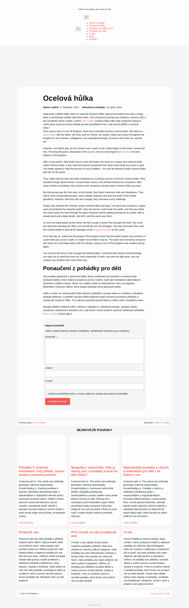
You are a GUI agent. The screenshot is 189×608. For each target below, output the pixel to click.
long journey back (102, 229)
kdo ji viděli (87, 121)
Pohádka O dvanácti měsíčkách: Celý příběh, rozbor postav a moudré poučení (42, 471)
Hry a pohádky (39, 423)
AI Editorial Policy (94, 605)
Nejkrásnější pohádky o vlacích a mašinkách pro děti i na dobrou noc (146, 471)
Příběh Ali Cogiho (162, 423)
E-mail (49, 381)
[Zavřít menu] (86, 17)
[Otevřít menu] (78, 29)
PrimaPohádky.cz (32, 594)
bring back (125, 152)
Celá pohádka (26, 522)
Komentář (51, 337)
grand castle (49, 134)
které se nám (49, 314)
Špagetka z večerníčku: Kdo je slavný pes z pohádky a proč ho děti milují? (94, 471)
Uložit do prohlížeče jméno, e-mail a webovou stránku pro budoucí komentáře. (88, 393)
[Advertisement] (94, 66)
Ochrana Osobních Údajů (160, 594)
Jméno (49, 368)
